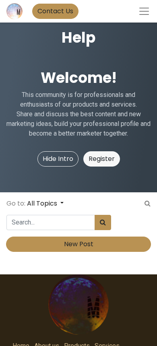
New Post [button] (78, 244)
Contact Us (55, 11)
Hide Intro (58, 158)
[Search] (103, 222)
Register (102, 158)
